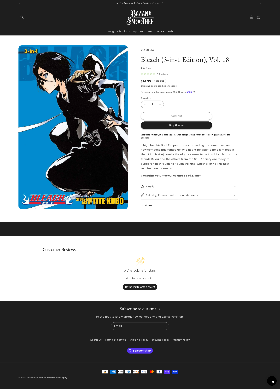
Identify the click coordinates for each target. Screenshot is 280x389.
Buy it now (176, 125)
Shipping (145, 86)
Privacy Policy (181, 339)
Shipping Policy (138, 339)
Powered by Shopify (57, 377)
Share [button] (148, 205)
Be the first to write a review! (140, 286)
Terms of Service (115, 339)
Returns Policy (160, 339)
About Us (96, 339)
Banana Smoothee (36, 377)
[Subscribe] (165, 326)
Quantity (146, 97)
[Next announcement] (260, 3)
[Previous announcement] (19, 3)
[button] (22, 17)
